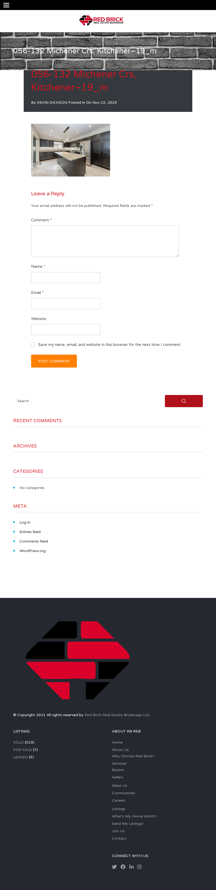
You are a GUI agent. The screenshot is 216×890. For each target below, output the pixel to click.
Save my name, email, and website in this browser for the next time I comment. (109, 344)
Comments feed (33, 541)
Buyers (118, 770)
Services (119, 763)
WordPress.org (32, 551)
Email (37, 292)
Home (117, 742)
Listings (118, 809)
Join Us (118, 831)
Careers (118, 800)
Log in (24, 522)
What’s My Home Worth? (134, 816)
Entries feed (30, 532)
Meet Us (119, 785)
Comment (41, 220)
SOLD (18, 742)
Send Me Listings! (127, 823)
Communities (123, 793)
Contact (119, 838)
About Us (120, 750)
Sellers (117, 777)
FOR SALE (22, 750)
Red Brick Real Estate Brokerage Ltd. (117, 715)
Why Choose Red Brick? (133, 756)
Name (38, 266)
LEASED (20, 757)
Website (38, 318)
